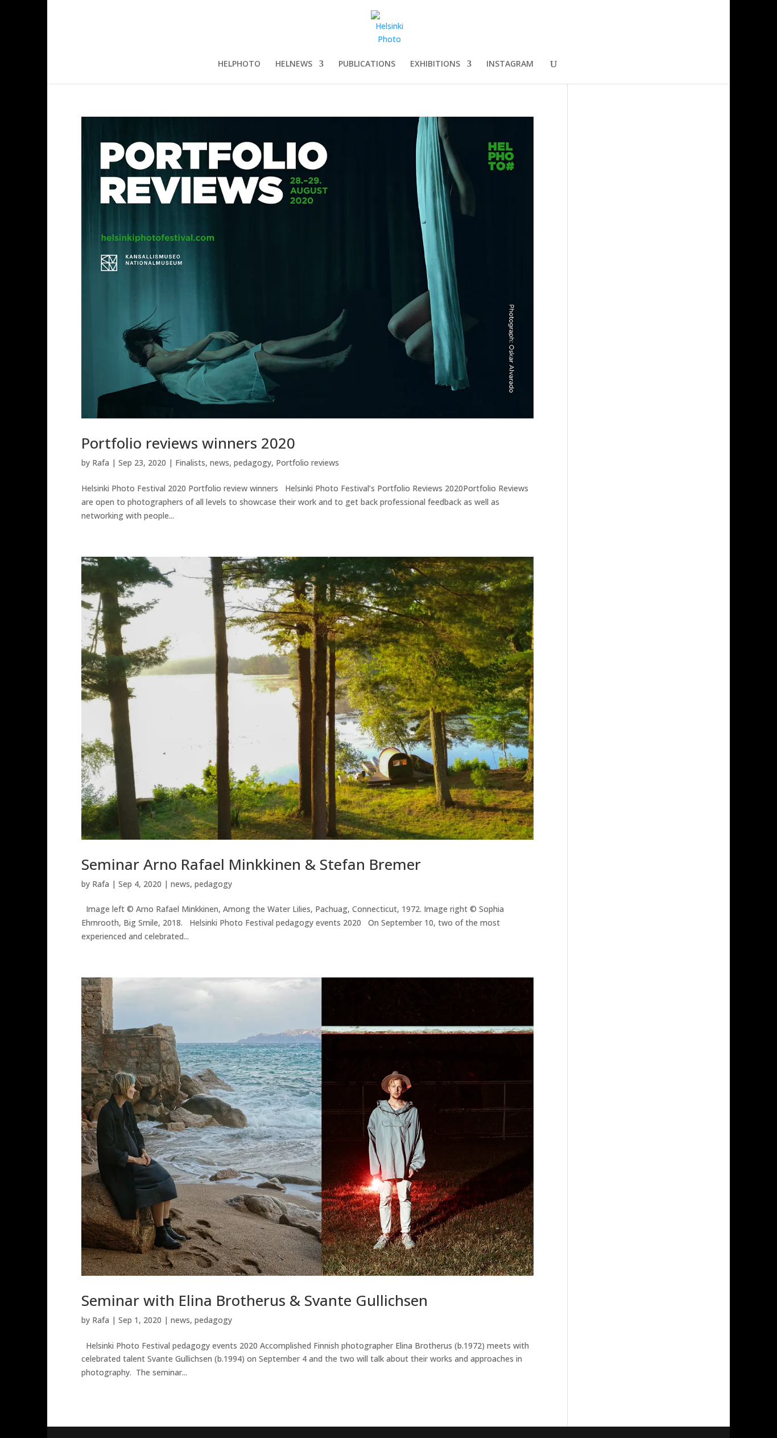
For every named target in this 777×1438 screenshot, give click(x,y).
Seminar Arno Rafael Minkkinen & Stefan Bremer (251, 864)
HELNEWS (293, 64)
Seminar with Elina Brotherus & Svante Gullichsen (254, 1300)
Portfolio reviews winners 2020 (188, 443)
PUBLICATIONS (366, 64)
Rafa (100, 462)
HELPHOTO (239, 64)
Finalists (190, 462)
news (219, 462)
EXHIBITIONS (435, 64)
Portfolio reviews (307, 462)
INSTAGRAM (510, 64)
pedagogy (252, 462)
